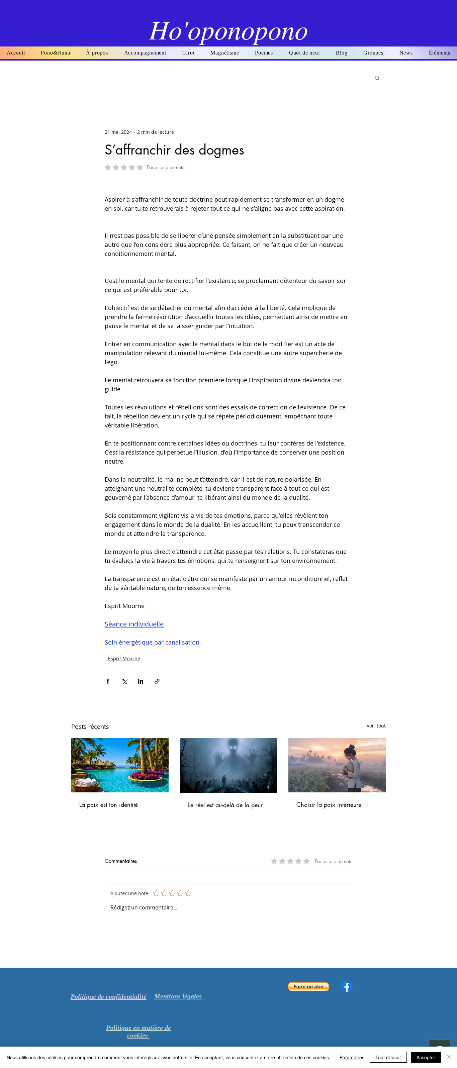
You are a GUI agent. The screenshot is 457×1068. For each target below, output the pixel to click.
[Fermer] (449, 1057)
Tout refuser (388, 1057)
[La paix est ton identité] (120, 765)
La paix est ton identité (108, 804)
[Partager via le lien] (157, 681)
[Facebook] (346, 986)
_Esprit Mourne (123, 658)
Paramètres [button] (352, 1057)
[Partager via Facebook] (108, 681)
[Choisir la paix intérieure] (337, 765)
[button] (264, 52)
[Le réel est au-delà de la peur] (228, 765)
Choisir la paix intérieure (328, 804)
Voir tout (376, 725)
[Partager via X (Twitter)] (124, 681)
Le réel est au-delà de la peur (225, 805)
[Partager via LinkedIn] (141, 681)
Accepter (426, 1057)
